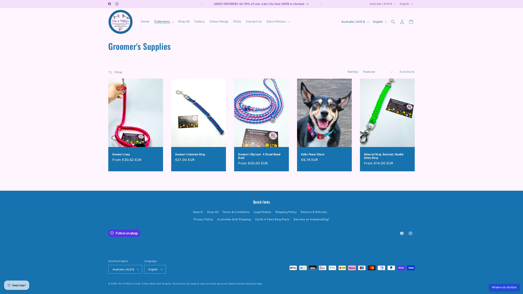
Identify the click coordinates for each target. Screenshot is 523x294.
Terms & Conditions (236, 212)
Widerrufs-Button (504, 287)
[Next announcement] (321, 4)
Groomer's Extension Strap (190, 154)
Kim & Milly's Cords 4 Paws (133, 283)
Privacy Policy (203, 219)
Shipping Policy (286, 212)
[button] (164, 21)
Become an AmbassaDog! (311, 219)
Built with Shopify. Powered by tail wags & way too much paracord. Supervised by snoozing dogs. (206, 283)
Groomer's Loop (121, 154)
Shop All (213, 212)
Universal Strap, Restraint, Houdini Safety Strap (383, 156)
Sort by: (353, 72)
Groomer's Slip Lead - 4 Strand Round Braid (259, 156)
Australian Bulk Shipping (234, 219)
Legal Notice (262, 212)
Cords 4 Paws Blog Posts (272, 219)
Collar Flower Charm (312, 154)
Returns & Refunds (314, 212)
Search (198, 212)
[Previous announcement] (201, 4)
